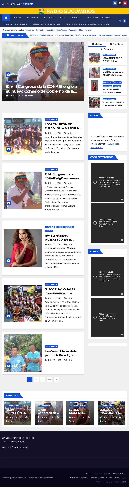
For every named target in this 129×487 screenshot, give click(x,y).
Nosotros (32, 18)
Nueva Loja (50, 30)
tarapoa (88, 30)
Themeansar (48, 478)
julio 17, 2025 (45, 96)
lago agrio (40, 30)
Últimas (98, 44)
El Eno (81, 30)
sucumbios (30, 30)
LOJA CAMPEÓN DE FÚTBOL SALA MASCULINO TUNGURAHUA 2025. (63, 128)
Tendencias (108, 49)
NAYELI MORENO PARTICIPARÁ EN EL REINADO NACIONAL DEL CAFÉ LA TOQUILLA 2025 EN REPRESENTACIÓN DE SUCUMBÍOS (72, 93)
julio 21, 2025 (55, 133)
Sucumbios (60, 82)
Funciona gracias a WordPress (14, 478)
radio (59, 96)
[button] (120, 21)
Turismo (69, 82)
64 (49, 379)
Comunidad (40, 82)
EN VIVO (17, 18)
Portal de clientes (16, 24)
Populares (117, 44)
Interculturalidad (70, 18)
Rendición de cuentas (100, 18)
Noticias (49, 18)
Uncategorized (109, 55)
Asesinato (72, 30)
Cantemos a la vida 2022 (46, 24)
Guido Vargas (62, 30)
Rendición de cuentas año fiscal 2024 (87, 24)
